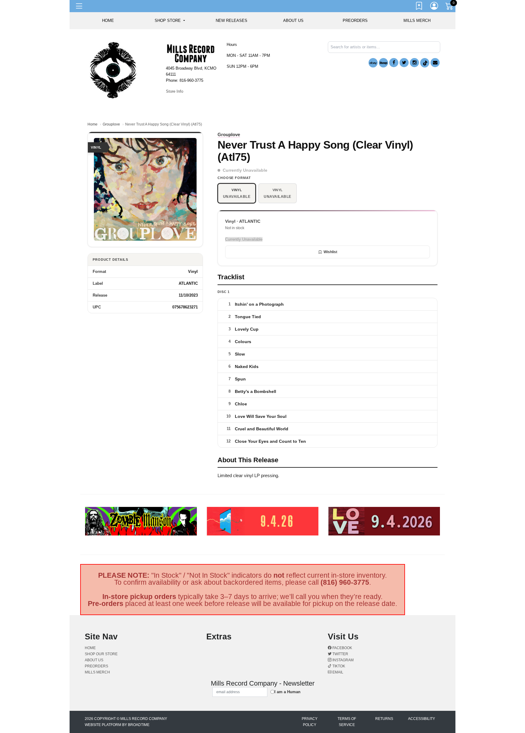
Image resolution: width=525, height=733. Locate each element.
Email (337, 672)
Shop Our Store (101, 654)
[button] (170, 20)
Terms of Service (347, 722)
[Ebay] (373, 62)
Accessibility (421, 719)
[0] (449, 7)
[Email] (435, 62)
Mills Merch (417, 20)
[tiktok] (425, 62)
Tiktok (338, 666)
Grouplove (111, 124)
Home (93, 124)
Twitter (339, 654)
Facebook (341, 648)
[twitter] (404, 62)
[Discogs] (383, 62)
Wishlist (330, 252)
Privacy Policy (309, 722)
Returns (384, 719)
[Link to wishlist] (419, 7)
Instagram (342, 660)
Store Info (174, 91)
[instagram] (414, 62)
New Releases (231, 20)
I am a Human (287, 692)
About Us (293, 20)
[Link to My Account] (434, 7)
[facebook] (394, 62)
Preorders (355, 20)
